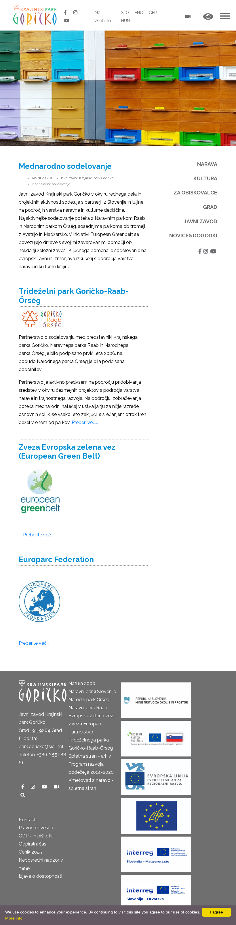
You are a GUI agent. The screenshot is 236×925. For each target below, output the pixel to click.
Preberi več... (85, 422)
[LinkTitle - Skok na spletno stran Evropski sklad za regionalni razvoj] (156, 775)
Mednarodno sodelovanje (50, 184)
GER (153, 12)
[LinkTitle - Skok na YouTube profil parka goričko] (66, 20)
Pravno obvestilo (37, 828)
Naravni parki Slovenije (92, 691)
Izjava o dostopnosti (40, 876)
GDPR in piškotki (36, 836)
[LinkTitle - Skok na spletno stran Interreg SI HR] (156, 891)
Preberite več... (38, 535)
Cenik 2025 (30, 852)
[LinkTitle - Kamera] (56, 786)
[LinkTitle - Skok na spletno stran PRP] (156, 737)
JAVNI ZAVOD (42, 178)
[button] (208, 17)
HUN (125, 20)
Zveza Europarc (85, 724)
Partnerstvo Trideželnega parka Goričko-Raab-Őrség (90, 740)
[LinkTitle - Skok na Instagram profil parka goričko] (75, 12)
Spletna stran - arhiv (89, 756)
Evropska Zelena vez (90, 715)
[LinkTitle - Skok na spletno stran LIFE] (156, 814)
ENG (139, 12)
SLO (125, 12)
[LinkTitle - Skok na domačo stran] (35, 15)
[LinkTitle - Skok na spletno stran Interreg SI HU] (156, 852)
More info (13, 918)
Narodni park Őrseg (88, 699)
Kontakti (28, 819)
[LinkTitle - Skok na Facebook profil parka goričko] (66, 12)
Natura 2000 (81, 683)
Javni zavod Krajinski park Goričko (86, 178)
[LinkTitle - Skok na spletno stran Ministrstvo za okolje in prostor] (156, 698)
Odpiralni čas (32, 844)
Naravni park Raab (87, 707)
